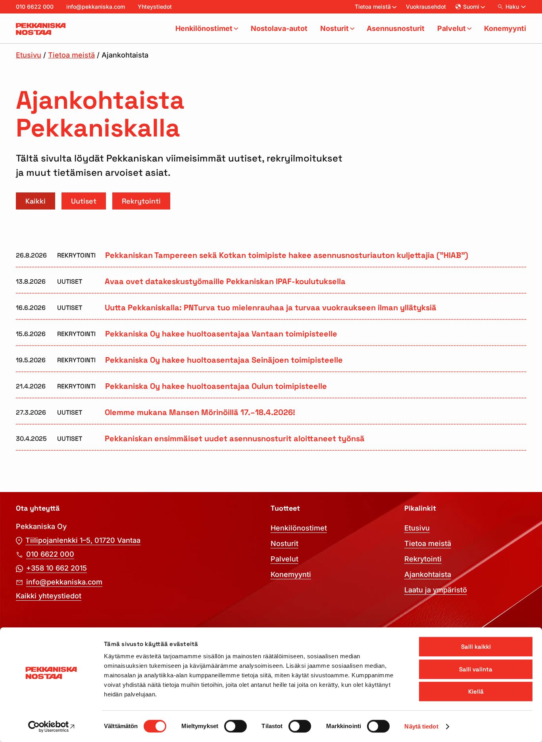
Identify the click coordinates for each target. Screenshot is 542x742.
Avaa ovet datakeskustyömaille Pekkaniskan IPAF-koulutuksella (225, 282)
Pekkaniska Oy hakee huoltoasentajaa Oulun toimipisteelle (216, 386)
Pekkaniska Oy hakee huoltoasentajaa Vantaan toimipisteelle (221, 334)
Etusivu (28, 55)
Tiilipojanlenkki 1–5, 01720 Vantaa (82, 540)
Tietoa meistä (71, 55)
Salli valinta (475, 669)
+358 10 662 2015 (56, 568)
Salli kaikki (476, 646)
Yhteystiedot (155, 6)
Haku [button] (512, 6)
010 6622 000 (35, 6)
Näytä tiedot (421, 726)
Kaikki (35, 201)
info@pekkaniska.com (95, 6)
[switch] (235, 726)
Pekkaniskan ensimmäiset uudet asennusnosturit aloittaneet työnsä (235, 439)
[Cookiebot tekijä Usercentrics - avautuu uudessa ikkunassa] (51, 726)
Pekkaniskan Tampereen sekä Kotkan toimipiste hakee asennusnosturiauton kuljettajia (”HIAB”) (286, 256)
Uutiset (83, 201)
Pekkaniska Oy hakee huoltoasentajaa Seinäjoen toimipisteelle (224, 360)
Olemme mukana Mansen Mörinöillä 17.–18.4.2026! (200, 413)
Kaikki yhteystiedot (48, 596)
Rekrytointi (141, 201)
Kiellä (476, 691)
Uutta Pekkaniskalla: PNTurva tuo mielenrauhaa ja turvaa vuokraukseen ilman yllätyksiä (270, 308)
